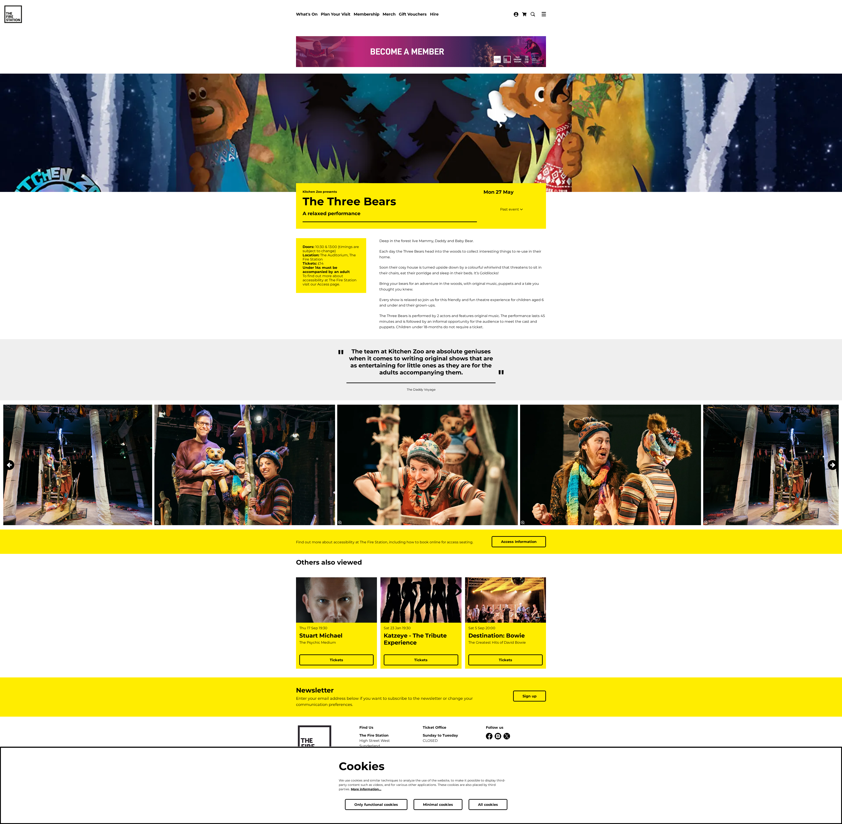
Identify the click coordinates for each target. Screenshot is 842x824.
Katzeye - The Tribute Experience (415, 639)
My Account (516, 14)
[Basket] (524, 14)
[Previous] (9, 465)
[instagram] (498, 736)
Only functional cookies (376, 805)
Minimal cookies (438, 805)
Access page (328, 284)
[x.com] (506, 736)
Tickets (336, 660)
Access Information (519, 542)
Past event (510, 209)
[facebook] (489, 736)
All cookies (488, 805)
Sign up (530, 696)
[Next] (833, 465)
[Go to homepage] (13, 14)
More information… (366, 789)
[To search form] (533, 14)
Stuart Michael (321, 635)
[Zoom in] (340, 522)
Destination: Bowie (496, 635)
